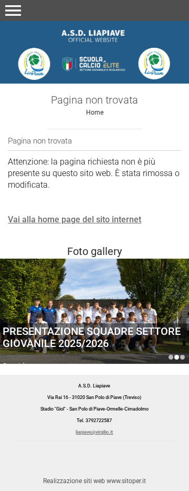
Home (94, 112)
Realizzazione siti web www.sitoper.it (94, 481)
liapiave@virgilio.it (94, 432)
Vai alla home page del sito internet (74, 219)
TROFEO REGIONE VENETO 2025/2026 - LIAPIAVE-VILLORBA (182, 357)
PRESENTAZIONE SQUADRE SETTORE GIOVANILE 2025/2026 (92, 337)
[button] (13, 10)
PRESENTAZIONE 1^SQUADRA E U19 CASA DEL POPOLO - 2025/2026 (171, 357)
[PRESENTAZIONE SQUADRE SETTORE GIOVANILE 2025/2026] (94, 321)
